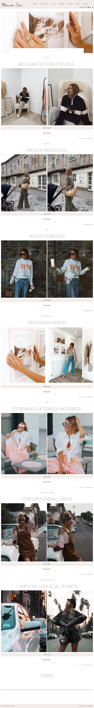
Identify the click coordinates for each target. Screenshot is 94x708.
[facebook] (84, 7)
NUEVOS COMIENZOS (47, 236)
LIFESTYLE (47, 57)
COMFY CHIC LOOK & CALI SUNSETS (47, 586)
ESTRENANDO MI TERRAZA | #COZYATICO (47, 408)
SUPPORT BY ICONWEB (86, 706)
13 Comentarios (87, 310)
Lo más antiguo (47, 675)
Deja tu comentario (86, 138)
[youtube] (88, 7)
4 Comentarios (88, 224)
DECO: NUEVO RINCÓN (47, 322)
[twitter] (80, 7)
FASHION (61, 3)
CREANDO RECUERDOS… (47, 150)
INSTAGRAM (45, 3)
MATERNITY (47, 143)
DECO (78, 3)
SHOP (53, 3)
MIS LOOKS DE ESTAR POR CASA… (47, 64)
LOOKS (47, 229)
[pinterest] (86, 7)
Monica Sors (12, 5)
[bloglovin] (90, 7)
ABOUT (35, 3)
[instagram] (82, 7)
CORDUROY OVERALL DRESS (47, 498)
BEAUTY (70, 3)
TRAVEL (85, 3)
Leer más (47, 128)
